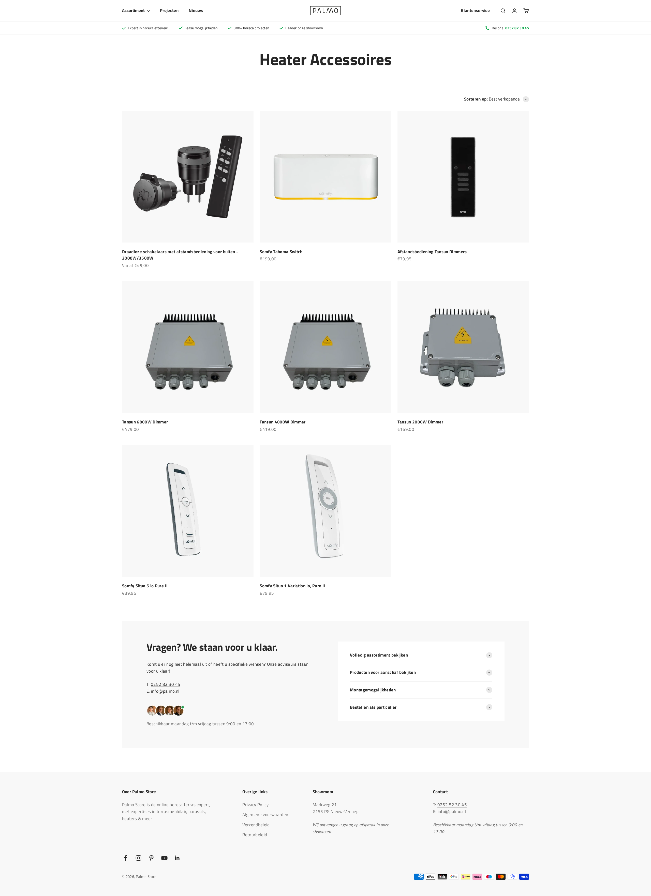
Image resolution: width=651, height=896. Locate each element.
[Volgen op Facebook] (125, 858)
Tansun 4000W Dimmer (282, 422)
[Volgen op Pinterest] (151, 858)
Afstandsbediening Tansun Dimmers (432, 251)
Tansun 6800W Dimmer (145, 422)
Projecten (169, 10)
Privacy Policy (255, 804)
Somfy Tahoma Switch (281, 251)
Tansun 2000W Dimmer (420, 422)
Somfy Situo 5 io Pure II (145, 585)
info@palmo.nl (165, 691)
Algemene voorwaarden (265, 814)
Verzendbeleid (256, 824)
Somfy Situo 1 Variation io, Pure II (292, 585)
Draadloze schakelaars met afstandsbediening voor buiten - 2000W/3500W (180, 255)
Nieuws (196, 10)
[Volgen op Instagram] (138, 858)
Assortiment (133, 10)
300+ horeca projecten (251, 28)
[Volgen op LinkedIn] (177, 858)
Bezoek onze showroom (304, 28)
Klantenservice (475, 10)
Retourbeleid (254, 834)
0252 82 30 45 (165, 684)
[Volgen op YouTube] (164, 858)
